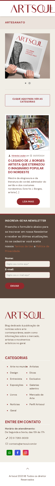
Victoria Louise (18, 155)
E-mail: (9, 269)
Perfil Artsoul (36, 404)
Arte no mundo (19, 366)
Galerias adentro (34, 386)
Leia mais (28, 201)
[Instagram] (26, 452)
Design (14, 372)
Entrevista (16, 378)
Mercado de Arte (36, 396)
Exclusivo (34, 378)
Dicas (32, 372)
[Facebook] (17, 452)
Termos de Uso (24, 246)
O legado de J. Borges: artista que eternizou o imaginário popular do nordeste (26, 166)
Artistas (34, 366)
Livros (13, 394)
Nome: (9, 258)
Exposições (16, 385)
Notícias (15, 404)
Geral (13, 410)
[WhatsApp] (9, 452)
